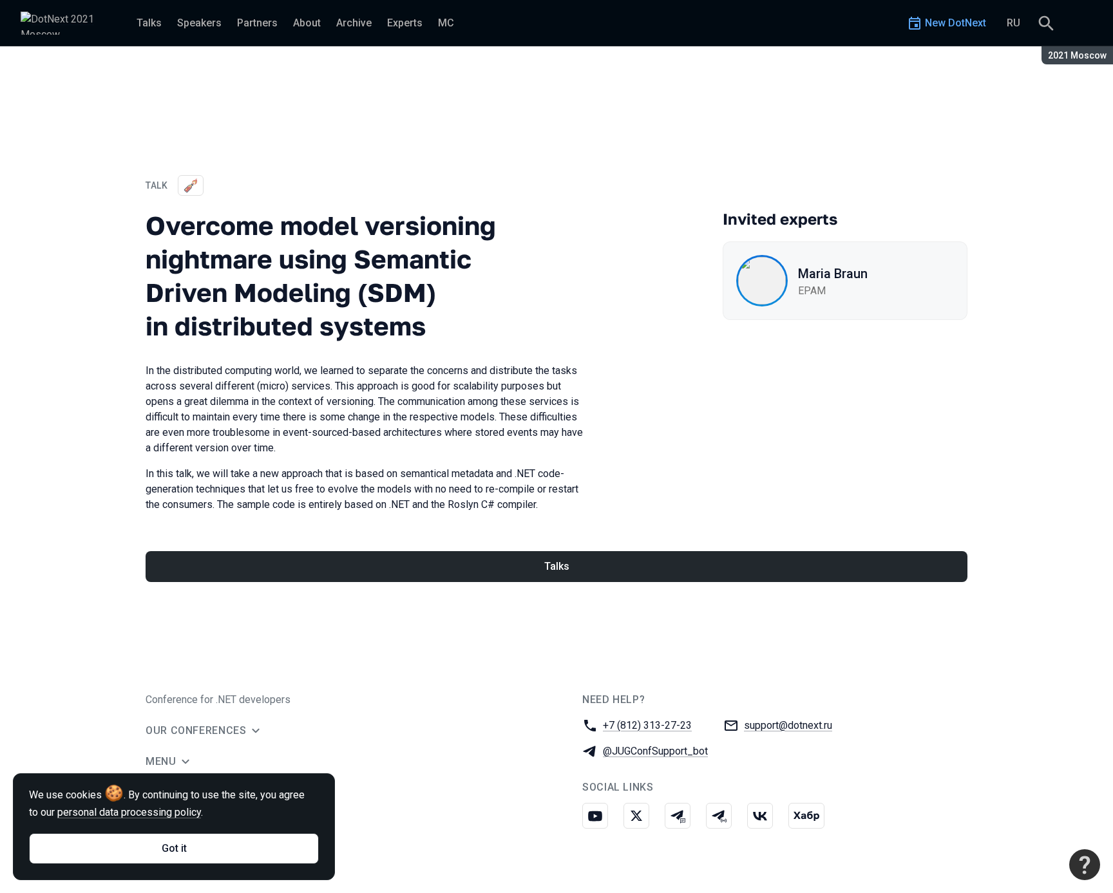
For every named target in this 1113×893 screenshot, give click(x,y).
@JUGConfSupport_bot (655, 751)
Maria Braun (833, 273)
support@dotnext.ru (788, 725)
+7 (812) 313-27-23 (647, 725)
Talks (556, 566)
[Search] (1046, 23)
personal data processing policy (129, 812)
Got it (174, 848)
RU (1013, 23)
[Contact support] (1084, 864)
